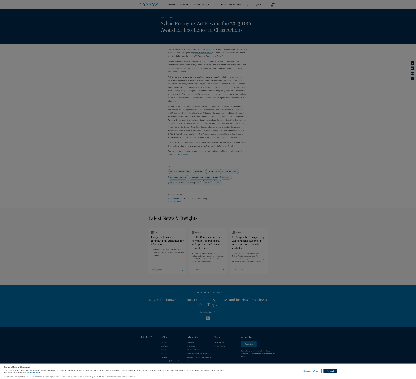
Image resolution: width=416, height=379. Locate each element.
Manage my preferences (311, 371)
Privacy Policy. (35, 372)
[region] (208, 371)
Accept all (330, 371)
